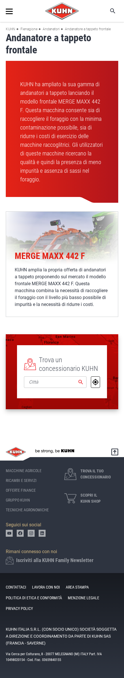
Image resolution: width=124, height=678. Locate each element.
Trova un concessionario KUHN (68, 364)
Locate (95, 382)
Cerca (108, 11)
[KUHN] (62, 11)
